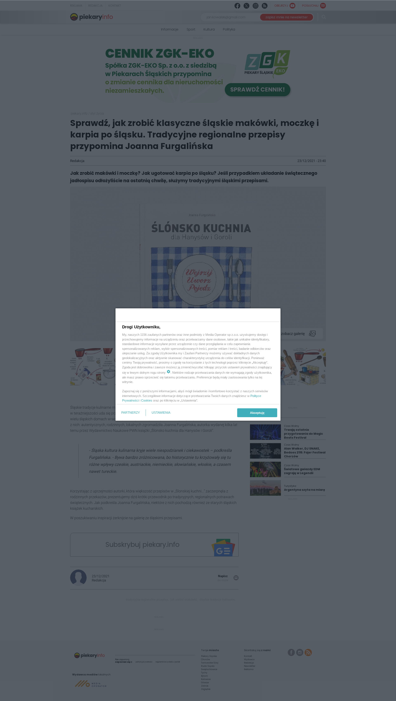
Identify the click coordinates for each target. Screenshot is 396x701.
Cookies (146, 400)
